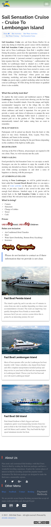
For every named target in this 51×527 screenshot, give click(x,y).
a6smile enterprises (9, 517)
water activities (16, 185)
